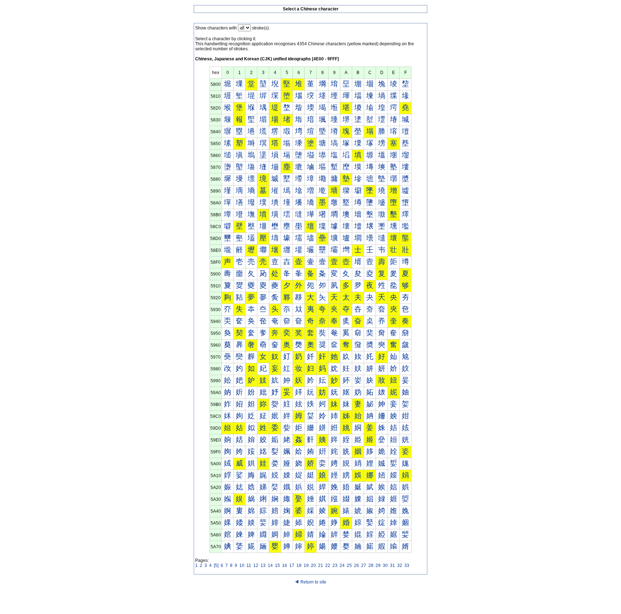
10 (241, 565)
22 (327, 565)
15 (277, 565)
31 (392, 565)
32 (399, 565)
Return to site (313, 582)
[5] (216, 565)
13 (263, 565)
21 (320, 565)
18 (299, 565)
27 (363, 565)
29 (378, 565)
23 (334, 565)
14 (270, 565)
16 (284, 565)
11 (249, 565)
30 (385, 565)
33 (406, 565)
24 (342, 565)
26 (356, 565)
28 (370, 565)
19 (306, 565)
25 (349, 565)
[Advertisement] (310, 600)
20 (313, 565)
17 (291, 565)
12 (255, 565)
